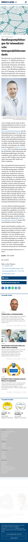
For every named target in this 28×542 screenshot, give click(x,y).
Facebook (3, 452)
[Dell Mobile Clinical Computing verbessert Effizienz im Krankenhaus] (14, 369)
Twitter (3, 453)
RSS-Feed (3, 458)
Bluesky (3, 455)
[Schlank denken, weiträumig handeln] (14, 304)
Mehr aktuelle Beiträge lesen (12, 282)
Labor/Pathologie (5, 433)
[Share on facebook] (2, 288)
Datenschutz (4, 471)
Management (4, 436)
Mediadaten (4, 462)
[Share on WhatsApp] (12, 288)
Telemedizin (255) (9, 274)
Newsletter (4, 463)
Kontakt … (7, 278)
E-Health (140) (8, 266)
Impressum (4, 473)
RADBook (3, 445)
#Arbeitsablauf (9, 325)
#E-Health (24, 325)
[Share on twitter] (6, 288)
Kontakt (3, 465)
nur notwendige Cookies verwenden (14, 534)
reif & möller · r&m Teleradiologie (19, 413)
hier (23, 249)
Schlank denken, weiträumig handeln (12, 314)
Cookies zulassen (14, 538)
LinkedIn (3, 456)
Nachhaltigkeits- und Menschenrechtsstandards (8, 467)
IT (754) (21, 271)
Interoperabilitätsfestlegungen (11, 131)
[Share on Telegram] (16, 288)
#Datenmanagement (17, 325)
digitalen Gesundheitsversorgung (12, 219)
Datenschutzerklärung (10, 528)
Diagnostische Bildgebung (8, 431)
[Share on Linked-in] (9, 288)
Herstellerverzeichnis (6, 448)
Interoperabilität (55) (10, 271)
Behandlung (4, 435)
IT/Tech (3, 438)
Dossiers (3, 443)
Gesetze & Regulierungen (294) (13, 268)
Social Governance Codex (8, 469)
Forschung (4, 439)
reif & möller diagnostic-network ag (7, 417)
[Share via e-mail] (19, 288)
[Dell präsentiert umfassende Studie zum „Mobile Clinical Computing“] (14, 335)
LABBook (3, 446)
